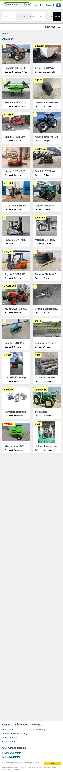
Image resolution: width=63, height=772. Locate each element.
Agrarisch (7, 38)
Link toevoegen (39, 729)
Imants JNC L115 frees (17, 343)
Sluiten (52, 763)
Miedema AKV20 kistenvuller (20, 102)
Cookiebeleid (9, 741)
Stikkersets (41, 411)
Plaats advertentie (11, 753)
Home (5, 33)
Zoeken (56, 16)
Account (50, 5)
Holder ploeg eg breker (47, 446)
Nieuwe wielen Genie (46, 102)
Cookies (16, 769)
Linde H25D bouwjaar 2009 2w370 (24, 377)
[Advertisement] (31, 588)
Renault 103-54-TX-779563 (20, 68)
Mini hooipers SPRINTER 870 (20, 446)
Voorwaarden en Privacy (14, 733)
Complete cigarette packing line (22, 411)
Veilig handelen (10, 737)
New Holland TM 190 (46, 136)
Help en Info (8, 729)
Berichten (38, 5)
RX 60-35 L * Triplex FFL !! (19, 239)
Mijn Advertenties (11, 757)
